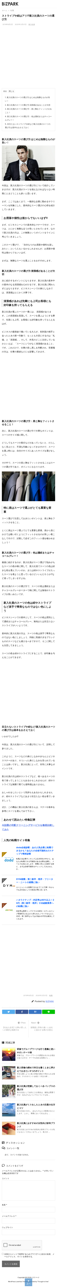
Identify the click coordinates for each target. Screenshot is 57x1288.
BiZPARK (50, 1001)
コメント (5, 1178)
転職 (12, 10)
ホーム (4, 10)
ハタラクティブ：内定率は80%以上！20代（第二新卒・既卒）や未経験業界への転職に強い (35, 903)
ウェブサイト (7, 1227)
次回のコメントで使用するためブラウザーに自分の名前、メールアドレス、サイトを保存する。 (29, 1255)
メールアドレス (9, 1216)
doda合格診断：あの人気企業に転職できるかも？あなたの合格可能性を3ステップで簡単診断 (35, 850)
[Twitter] (8, 1012)
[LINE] (48, 1012)
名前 (4, 1205)
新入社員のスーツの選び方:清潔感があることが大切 (27, 105)
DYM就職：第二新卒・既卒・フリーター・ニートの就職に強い (34, 881)
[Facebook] (22, 1012)
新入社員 (31, 24)
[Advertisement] (28, 58)
